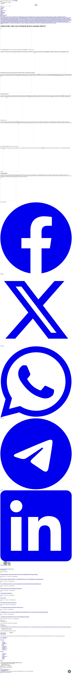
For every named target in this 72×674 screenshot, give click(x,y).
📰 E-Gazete (2, 7)
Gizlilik (8, 672)
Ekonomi (3, 642)
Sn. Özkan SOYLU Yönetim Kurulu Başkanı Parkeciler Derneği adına (55, 19)
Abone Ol (11, 632)
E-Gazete (1, 8)
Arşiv (1, 9)
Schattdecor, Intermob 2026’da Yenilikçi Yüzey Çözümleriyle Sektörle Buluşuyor (33, 16)
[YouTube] (3, 637)
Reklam (1, 11)
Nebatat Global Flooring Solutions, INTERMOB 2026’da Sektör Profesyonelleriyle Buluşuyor (55, 20)
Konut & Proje (4, 643)
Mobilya (3, 641)
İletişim (1, 14)
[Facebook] (12, 0)
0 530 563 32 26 (4, 668)
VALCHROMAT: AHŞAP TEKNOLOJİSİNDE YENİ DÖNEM (10, 16)
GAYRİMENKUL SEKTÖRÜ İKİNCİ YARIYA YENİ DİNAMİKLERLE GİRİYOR (14, 616)
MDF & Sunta (4, 646)
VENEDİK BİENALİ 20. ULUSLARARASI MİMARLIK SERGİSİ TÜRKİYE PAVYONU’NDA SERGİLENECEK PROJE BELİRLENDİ (24, 612)
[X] (17, 0)
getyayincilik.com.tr (5, 670)
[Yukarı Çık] (0, 673)
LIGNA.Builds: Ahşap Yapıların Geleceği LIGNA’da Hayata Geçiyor (11, 607)
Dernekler (3, 647)
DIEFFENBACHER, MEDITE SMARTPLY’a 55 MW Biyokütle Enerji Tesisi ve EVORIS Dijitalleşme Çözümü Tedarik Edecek (21, 579)
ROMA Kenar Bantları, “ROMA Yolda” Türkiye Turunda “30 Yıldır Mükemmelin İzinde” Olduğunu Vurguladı (19, 574)
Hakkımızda (2, 13)
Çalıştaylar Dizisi (3, 10)
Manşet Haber (4, 649)
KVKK (10, 672)
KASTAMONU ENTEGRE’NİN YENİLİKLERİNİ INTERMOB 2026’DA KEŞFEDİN (49, 17)
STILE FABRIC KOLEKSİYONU (6, 593)
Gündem (3, 648)
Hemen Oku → (2, 624)
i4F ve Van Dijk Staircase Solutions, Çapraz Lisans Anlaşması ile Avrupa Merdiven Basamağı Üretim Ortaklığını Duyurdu (20, 583)
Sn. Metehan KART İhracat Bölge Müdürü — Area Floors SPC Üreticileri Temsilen (27, 18)
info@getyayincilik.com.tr (6, 669)
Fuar (3, 645)
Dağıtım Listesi (2, 12)
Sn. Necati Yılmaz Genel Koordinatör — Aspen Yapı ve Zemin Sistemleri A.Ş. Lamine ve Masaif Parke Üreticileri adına (25, 19)
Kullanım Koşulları (3, 672)
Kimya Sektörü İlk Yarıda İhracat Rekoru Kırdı (8, 602)
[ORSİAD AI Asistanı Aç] (69, 671)
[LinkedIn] (16, 0)
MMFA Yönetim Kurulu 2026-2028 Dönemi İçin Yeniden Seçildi (11, 588)
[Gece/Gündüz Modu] (1, 1)
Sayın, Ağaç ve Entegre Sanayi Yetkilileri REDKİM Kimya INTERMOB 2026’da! (22, 17)
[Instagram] (13, 0)
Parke (3, 644)
